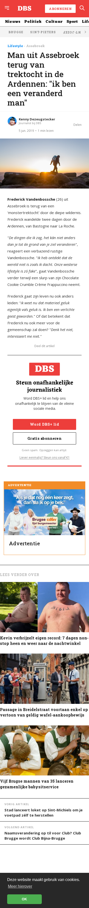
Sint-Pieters (43, 32)
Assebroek (35, 46)
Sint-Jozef (74, 32)
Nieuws (12, 21)
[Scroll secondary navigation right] (85, 32)
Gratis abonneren (44, 438)
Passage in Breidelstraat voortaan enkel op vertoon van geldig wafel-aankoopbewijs (44, 712)
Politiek (33, 21)
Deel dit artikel (44, 346)
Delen (77, 125)
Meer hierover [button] (20, 886)
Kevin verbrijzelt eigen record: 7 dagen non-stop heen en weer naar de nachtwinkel (44, 640)
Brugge (15, 32)
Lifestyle (15, 46)
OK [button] (24, 899)
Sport (72, 21)
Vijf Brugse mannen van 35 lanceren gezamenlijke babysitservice (36, 783)
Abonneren (60, 9)
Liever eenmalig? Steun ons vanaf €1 (45, 457)
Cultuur (54, 21)
